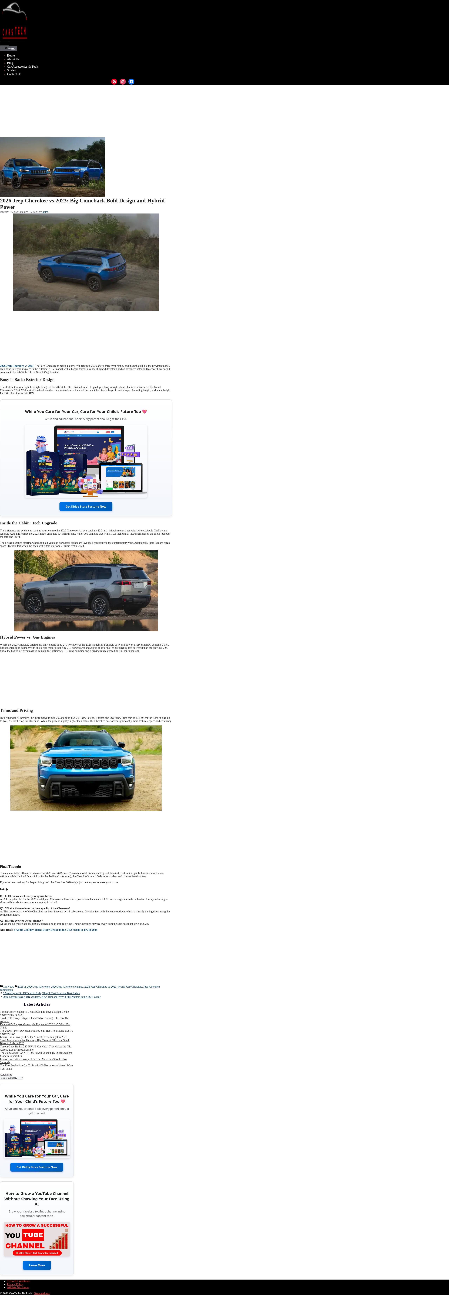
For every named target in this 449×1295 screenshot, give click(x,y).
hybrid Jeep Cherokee (130, 986)
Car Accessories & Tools (23, 66)
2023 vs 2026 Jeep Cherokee (34, 986)
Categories (6, 1074)
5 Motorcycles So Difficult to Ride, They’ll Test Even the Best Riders (41, 993)
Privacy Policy (15, 1284)
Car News (8, 986)
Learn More (37, 1265)
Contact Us (14, 74)
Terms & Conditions (18, 1281)
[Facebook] (131, 82)
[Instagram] (123, 82)
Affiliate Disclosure (18, 1287)
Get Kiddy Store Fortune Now (86, 506)
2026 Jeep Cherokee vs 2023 (16, 365)
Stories (11, 70)
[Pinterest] (114, 82)
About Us (13, 59)
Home (11, 55)
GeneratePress (42, 1293)
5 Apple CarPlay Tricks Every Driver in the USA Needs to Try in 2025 (56, 929)
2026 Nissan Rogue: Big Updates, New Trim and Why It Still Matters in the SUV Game (52, 996)
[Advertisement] (224, 111)
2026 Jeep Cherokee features (67, 986)
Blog (10, 63)
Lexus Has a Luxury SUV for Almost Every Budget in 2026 (33, 1037)
